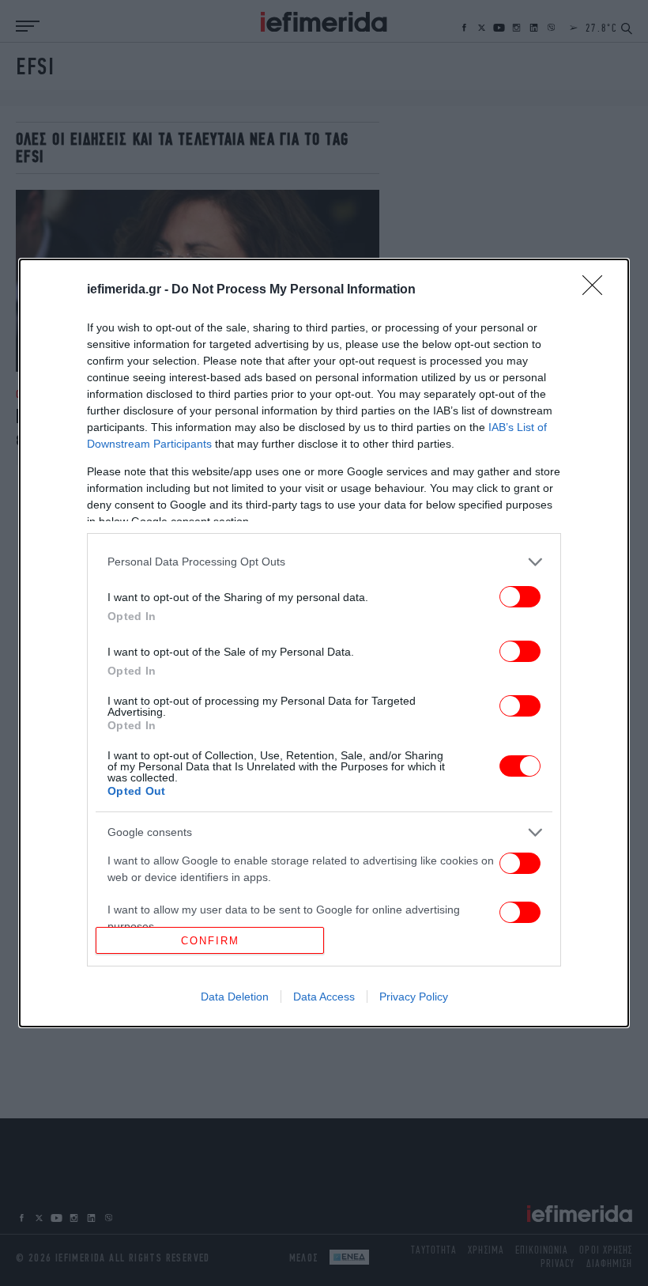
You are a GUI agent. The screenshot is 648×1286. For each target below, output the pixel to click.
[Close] (597, 290)
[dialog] (324, 643)
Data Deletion (235, 996)
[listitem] (324, 562)
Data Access (324, 996)
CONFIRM (210, 941)
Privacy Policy (413, 996)
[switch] (520, 596)
